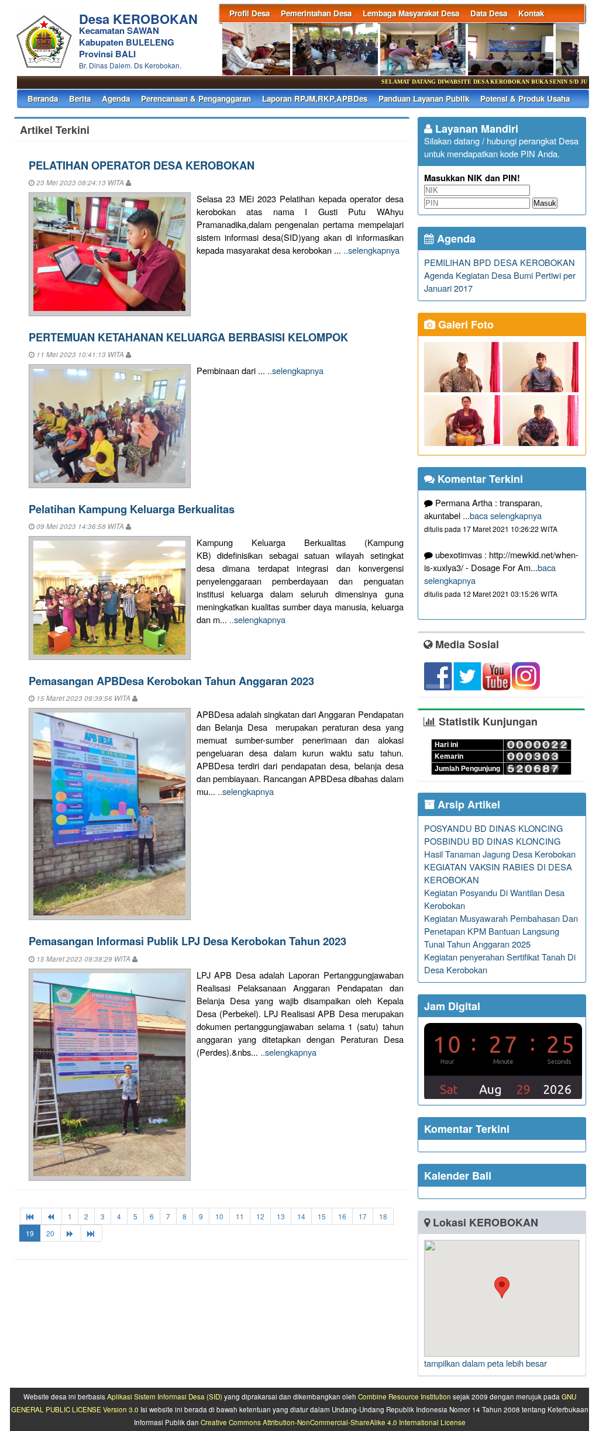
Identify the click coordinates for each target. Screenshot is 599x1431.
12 (260, 1216)
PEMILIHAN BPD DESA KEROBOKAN (499, 262)
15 (322, 1216)
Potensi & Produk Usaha (525, 98)
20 (50, 1233)
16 (342, 1216)
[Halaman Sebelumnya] (51, 1216)
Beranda (42, 98)
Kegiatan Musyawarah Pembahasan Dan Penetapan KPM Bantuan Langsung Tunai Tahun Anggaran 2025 (501, 931)
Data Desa (488, 13)
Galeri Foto (464, 324)
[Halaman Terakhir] (91, 1233)
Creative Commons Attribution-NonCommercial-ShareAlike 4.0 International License (333, 1422)
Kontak (531, 13)
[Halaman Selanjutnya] (70, 1233)
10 (219, 1216)
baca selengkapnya (506, 515)
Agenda (116, 98)
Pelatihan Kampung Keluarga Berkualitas (132, 509)
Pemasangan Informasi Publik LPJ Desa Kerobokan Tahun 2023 (187, 941)
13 (281, 1216)
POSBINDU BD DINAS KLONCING (492, 841)
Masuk (544, 203)
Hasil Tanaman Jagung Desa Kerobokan (500, 854)
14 (301, 1216)
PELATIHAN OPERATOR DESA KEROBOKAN (141, 165)
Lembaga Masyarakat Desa (411, 13)
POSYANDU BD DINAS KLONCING (493, 828)
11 (240, 1216)
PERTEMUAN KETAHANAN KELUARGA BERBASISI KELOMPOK (188, 337)
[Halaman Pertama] (31, 1216)
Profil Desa (249, 13)
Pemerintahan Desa (316, 13)
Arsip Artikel (467, 804)
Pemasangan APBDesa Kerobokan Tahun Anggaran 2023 (171, 681)
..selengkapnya (371, 250)
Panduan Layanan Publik (423, 98)
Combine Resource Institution (404, 1396)
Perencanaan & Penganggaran (196, 98)
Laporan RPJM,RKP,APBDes (314, 98)
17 (363, 1216)
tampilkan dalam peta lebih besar (485, 1363)
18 (383, 1216)
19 (30, 1233)
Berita (80, 98)
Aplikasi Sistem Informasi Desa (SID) (164, 1396)
